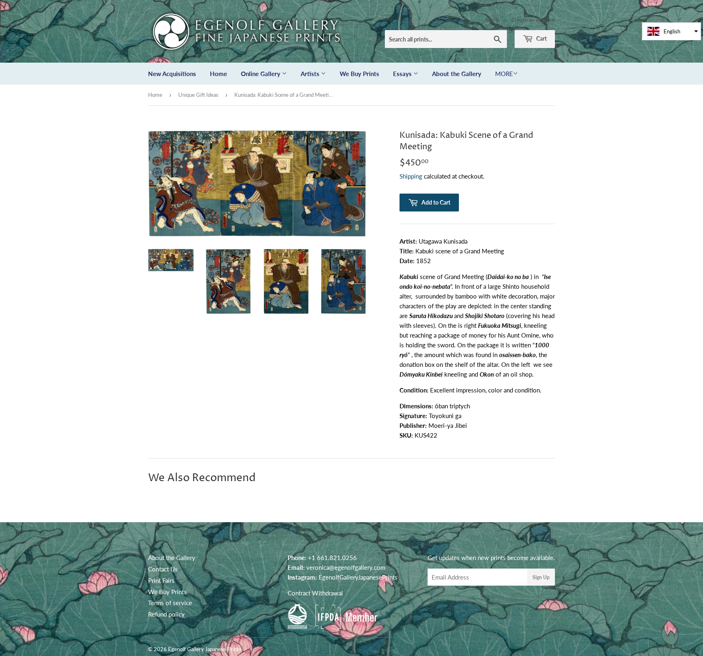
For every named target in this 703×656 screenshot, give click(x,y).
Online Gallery (261, 73)
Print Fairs (161, 580)
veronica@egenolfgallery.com (345, 567)
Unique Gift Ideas (198, 95)
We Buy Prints (359, 73)
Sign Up (541, 577)
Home (218, 73)
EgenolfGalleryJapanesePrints (358, 577)
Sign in (492, 20)
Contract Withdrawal (315, 593)
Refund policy (166, 614)
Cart (541, 38)
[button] (671, 31)
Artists (311, 73)
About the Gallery (456, 73)
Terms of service (170, 602)
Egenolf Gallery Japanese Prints (204, 649)
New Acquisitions (172, 73)
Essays (403, 73)
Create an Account (533, 20)
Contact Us (163, 569)
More (504, 73)
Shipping (411, 176)
